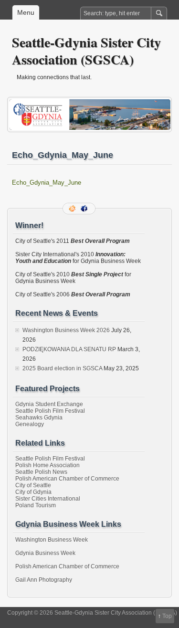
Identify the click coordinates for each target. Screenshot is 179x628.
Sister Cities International (47, 498)
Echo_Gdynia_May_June (46, 182)
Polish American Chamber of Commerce (67, 478)
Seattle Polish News (41, 472)
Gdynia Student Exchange (49, 404)
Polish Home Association (47, 465)
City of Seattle (33, 485)
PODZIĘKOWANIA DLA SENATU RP (69, 349)
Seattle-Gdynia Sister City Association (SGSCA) (86, 50)
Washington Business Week (51, 539)
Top (167, 616)
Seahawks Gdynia (39, 417)
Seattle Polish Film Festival (50, 411)
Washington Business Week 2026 (66, 330)
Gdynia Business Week (45, 553)
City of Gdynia (33, 492)
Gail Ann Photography (43, 579)
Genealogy (29, 424)
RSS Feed (73, 208)
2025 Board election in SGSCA (62, 368)
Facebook (85, 208)
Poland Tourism (35, 505)
